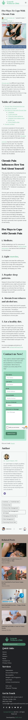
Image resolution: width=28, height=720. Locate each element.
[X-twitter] (12, 707)
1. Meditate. (11, 112)
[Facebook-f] (3, 707)
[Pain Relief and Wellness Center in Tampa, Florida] (14, 617)
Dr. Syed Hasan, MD (10, 461)
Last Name (9, 381)
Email (7, 388)
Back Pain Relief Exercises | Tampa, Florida (13, 605)
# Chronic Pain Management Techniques (10, 512)
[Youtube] (15, 707)
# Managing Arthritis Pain (10, 516)
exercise (14, 256)
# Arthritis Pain (15, 502)
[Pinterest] (18, 707)
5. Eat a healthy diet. (14, 122)
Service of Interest (11, 402)
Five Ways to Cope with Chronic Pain (15, 110)
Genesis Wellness (8, 712)
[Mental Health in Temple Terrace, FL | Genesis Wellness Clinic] (14, 550)
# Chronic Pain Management (10, 508)
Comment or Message (12, 409)
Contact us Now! (9, 124)
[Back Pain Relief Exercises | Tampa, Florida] (14, 596)
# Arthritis (5, 502)
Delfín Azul (18, 717)
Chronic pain (5, 83)
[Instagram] (6, 707)
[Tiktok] (21, 707)
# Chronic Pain (7, 505)
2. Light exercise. (12, 114)
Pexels (13, 443)
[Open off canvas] (25, 2)
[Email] (5, 493)
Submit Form (11, 433)
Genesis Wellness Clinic (16, 347)
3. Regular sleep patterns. (15, 116)
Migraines (23, 136)
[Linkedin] (9, 707)
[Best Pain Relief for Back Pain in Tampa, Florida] (14, 573)
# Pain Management (8, 519)
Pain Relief (4, 19)
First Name (9, 374)
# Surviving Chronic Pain (9, 522)
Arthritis (4, 142)
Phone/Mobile (10, 395)
